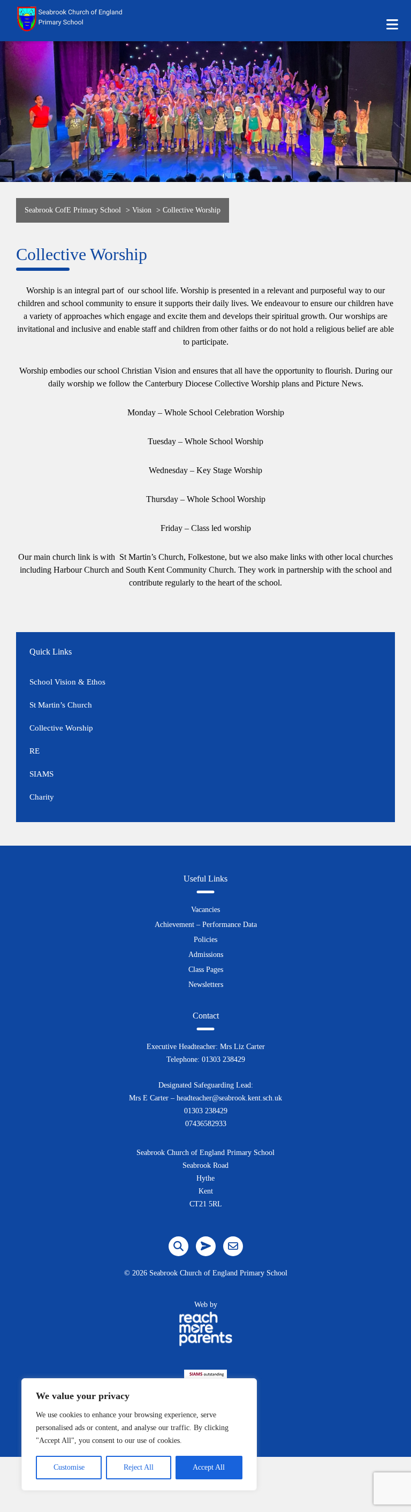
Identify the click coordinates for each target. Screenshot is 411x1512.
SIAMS (41, 774)
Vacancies (205, 910)
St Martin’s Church (60, 705)
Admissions (205, 955)
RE (34, 751)
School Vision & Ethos (67, 682)
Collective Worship (61, 728)
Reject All (139, 1467)
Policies (205, 940)
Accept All (209, 1467)
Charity (41, 797)
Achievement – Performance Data (206, 925)
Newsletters (205, 985)
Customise (69, 1467)
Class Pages (205, 970)
